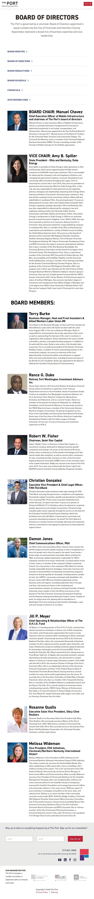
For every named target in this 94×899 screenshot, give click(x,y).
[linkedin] (65, 859)
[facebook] (70, 859)
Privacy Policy (42, 892)
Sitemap (54, 892)
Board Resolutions (18, 70)
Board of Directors (18, 61)
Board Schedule (17, 80)
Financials (14, 90)
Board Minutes (16, 51)
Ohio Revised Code (17, 99)
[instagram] (74, 859)
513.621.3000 (69, 850)
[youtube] (59, 859)
